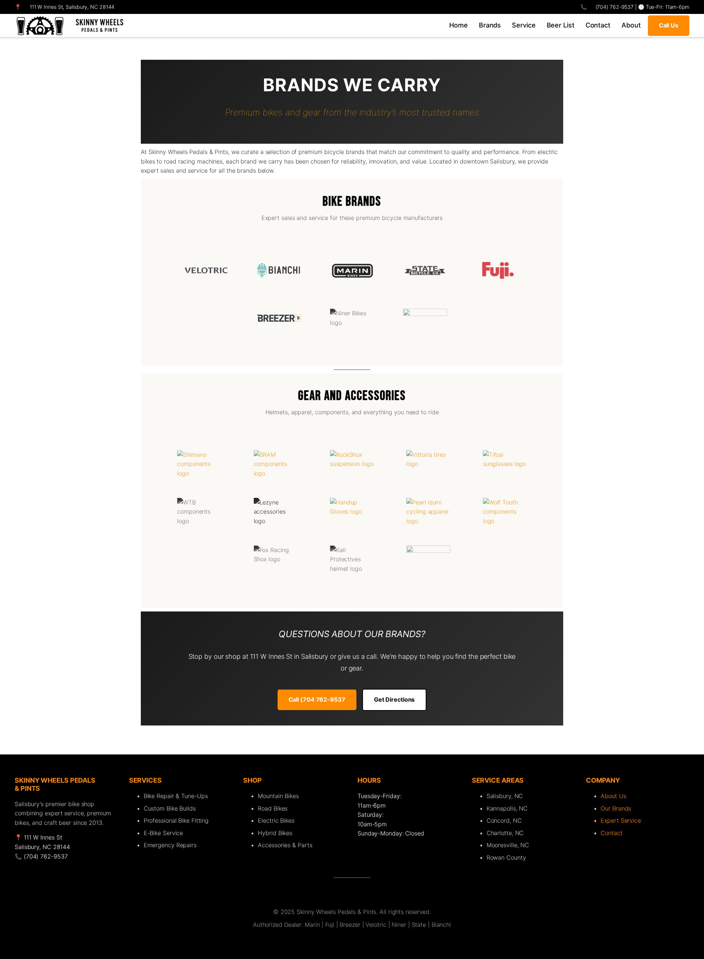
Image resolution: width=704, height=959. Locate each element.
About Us (613, 796)
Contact (611, 833)
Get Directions (394, 699)
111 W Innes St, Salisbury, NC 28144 (72, 7)
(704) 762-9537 (614, 7)
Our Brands (616, 808)
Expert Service (621, 820)
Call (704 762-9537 (317, 699)
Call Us (668, 25)
